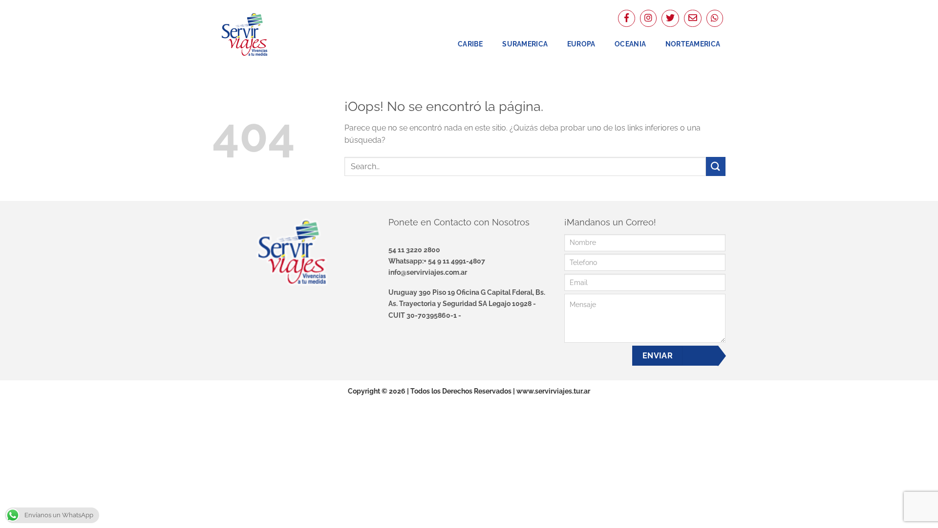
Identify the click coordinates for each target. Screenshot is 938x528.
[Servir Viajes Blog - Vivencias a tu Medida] (261, 34)
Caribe (470, 44)
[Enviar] (715, 166)
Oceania (630, 44)
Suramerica (525, 44)
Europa (581, 44)
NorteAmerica (692, 44)
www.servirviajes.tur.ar (553, 391)
